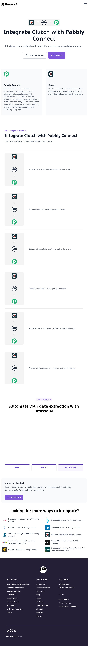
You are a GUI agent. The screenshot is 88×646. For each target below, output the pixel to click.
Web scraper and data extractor (18, 584)
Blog (38, 595)
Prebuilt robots (12, 598)
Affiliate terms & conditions (68, 606)
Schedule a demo (42, 605)
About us (39, 609)
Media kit (39, 612)
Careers (39, 598)
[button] (85, 4)
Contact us (40, 602)
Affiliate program (64, 584)
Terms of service (65, 603)
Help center (40, 584)
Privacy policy (64, 599)
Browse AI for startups (66, 588)
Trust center (40, 591)
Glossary (39, 616)
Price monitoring (12, 602)
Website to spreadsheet (15, 588)
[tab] (17, 467)
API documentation (43, 588)
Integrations (11, 605)
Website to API (12, 595)
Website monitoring (14, 591)
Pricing (9, 612)
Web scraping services (15, 609)
